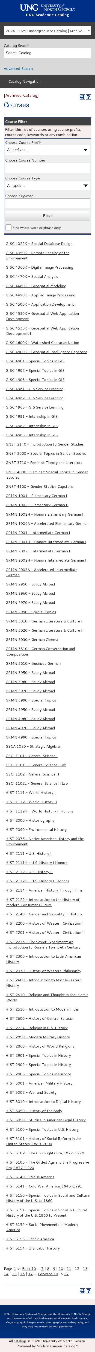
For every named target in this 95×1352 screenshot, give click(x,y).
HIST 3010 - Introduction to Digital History (43, 1101)
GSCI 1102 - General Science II (32, 774)
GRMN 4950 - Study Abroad (30, 709)
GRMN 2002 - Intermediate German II (38, 551)
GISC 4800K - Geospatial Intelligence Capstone (46, 351)
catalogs (20, 1340)
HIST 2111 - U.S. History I (28, 853)
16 (22, 1273)
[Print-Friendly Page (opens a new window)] (82, 96)
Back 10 (29, 1268)
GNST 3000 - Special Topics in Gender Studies (46, 453)
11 (69, 1268)
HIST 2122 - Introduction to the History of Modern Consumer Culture (43, 902)
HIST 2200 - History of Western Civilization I (44, 923)
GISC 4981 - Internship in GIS (32, 416)
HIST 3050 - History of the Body (34, 1110)
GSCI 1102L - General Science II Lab (37, 783)
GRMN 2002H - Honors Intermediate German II (47, 560)
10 (61, 1268)
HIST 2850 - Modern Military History (38, 1037)
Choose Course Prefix (23, 142)
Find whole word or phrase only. (37, 227)
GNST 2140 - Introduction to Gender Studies (45, 444)
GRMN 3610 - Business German (33, 663)
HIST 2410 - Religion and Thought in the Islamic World (47, 997)
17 (30, 1273)
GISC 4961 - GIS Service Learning (34, 388)
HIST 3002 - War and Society (31, 1092)
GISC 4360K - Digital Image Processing (39, 267)
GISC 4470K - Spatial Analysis (32, 276)
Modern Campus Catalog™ (57, 1346)
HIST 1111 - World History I (31, 792)
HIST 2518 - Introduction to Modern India (42, 1009)
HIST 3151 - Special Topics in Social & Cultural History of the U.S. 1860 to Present (46, 1212)
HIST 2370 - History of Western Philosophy (43, 970)
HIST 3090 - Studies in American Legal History (46, 1119)
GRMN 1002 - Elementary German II (37, 504)
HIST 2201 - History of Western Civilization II (45, 932)
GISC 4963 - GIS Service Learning (34, 407)
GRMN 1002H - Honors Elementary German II (45, 514)
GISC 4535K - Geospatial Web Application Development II (42, 330)
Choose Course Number (25, 160)
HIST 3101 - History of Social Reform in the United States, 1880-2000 (43, 1141)
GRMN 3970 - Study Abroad (30, 690)
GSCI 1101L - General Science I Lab (36, 764)
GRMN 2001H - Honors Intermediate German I (46, 541)
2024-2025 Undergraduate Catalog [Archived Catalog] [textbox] (48, 30)
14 (6, 1273)
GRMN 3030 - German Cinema (32, 639)
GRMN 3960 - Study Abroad (30, 681)
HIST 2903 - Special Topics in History (38, 1073)
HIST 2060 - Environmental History (36, 829)
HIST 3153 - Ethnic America (30, 1238)
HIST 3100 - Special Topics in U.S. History (42, 1129)
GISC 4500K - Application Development (40, 304)
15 (14, 1273)
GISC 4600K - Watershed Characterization (42, 342)
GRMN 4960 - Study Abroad (30, 718)
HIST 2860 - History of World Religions (40, 1046)
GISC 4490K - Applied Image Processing (40, 295)
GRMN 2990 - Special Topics (31, 611)
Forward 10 (48, 1273)
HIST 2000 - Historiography (30, 820)
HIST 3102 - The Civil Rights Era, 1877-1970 (45, 1153)
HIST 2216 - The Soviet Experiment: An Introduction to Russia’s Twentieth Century (43, 944)
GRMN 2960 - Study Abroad (30, 593)
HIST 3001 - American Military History (39, 1083)
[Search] (86, 53)
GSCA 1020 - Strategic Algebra (33, 746)
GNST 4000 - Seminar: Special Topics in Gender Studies (47, 474)
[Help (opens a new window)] (88, 96)
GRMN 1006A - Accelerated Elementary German (47, 523)
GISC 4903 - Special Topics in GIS (35, 379)
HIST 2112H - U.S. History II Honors (37, 880)
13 (85, 1268)
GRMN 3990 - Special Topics (31, 700)
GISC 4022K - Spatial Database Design (39, 243)
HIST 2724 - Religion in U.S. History (37, 1027)
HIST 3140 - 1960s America (30, 1176)
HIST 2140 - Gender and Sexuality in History (44, 914)
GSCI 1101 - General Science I (32, 755)
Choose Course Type (22, 178)
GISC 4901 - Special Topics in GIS (35, 361)
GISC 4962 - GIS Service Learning (34, 397)
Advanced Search (18, 68)
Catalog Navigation (24, 81)
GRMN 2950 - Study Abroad (30, 584)
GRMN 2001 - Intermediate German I (38, 532)
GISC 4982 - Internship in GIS (32, 425)
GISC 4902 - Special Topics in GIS (35, 370)
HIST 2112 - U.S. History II (29, 871)
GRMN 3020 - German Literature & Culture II (45, 630)
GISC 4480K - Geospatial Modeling (36, 285)
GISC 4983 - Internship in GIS (32, 434)
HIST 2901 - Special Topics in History (38, 1055)
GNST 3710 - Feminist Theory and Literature (44, 462)
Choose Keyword (19, 195)
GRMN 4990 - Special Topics (31, 737)
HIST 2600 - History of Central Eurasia (39, 1018)
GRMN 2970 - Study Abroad (30, 602)
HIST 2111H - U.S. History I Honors (37, 862)
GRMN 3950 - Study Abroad (30, 672)
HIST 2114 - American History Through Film (44, 890)
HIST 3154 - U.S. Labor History (33, 1248)
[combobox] (47, 30)
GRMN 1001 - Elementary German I (36, 495)
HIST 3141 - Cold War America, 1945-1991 (44, 1186)
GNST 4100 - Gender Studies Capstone (40, 486)
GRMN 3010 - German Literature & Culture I (44, 621)
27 (66, 1273)
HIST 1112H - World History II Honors (39, 811)
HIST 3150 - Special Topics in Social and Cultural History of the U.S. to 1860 (48, 1198)
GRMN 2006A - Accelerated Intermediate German (41, 572)
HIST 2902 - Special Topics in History (38, 1064)
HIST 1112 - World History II (31, 801)
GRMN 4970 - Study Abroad (30, 727)
